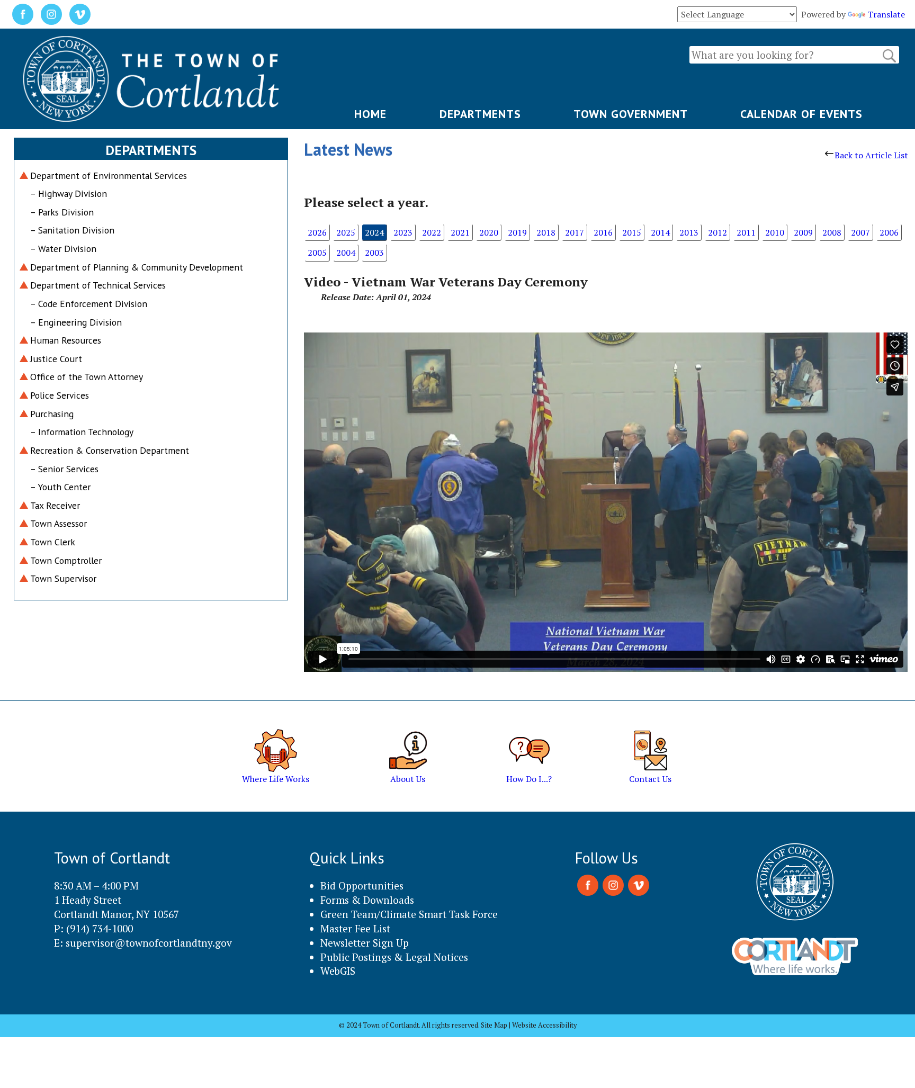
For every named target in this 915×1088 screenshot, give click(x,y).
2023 (402, 232)
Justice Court (56, 359)
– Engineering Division (76, 322)
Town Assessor (58, 523)
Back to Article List (871, 155)
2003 (374, 252)
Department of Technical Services (98, 285)
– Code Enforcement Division (88, 304)
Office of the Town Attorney (86, 377)
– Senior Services (64, 469)
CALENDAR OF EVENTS (801, 113)
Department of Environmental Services (108, 175)
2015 (631, 232)
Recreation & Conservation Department (109, 450)
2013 (688, 232)
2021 (460, 232)
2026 (317, 232)
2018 (545, 232)
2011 (746, 232)
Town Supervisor (63, 578)
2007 (860, 232)
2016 (603, 232)
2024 (374, 232)
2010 (774, 232)
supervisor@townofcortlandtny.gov (149, 942)
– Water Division (63, 248)
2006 (889, 232)
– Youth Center (60, 487)
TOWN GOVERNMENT (630, 113)
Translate (886, 14)
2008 (831, 232)
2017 (574, 232)
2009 (803, 232)
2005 (317, 252)
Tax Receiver (55, 505)
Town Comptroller (66, 560)
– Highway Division (68, 193)
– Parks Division (62, 212)
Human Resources (65, 340)
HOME (370, 113)
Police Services (59, 395)
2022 (431, 232)
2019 (517, 232)
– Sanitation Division (72, 230)
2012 (717, 232)
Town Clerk (52, 542)
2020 (488, 232)
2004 (345, 252)
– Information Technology (81, 432)
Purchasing (52, 414)
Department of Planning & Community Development (136, 267)
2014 (660, 232)
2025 (345, 232)
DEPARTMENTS (480, 113)
